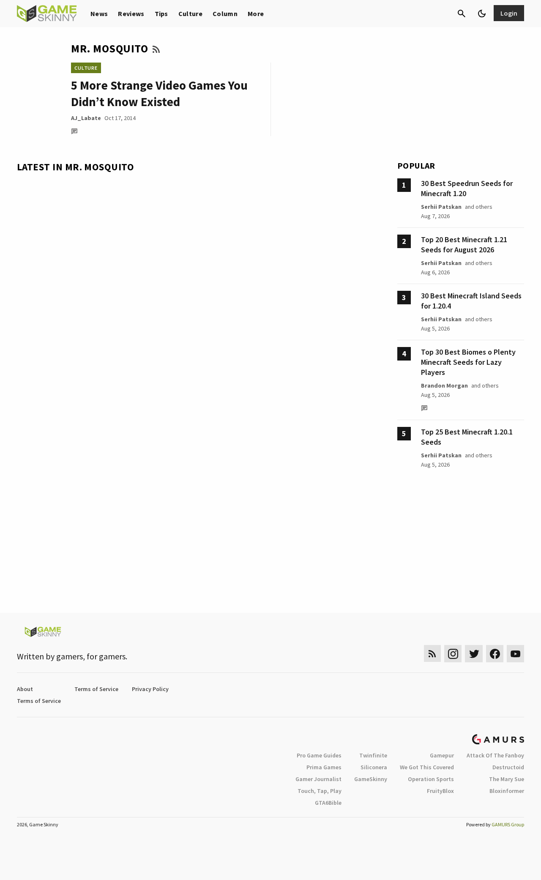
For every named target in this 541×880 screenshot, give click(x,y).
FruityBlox (440, 791)
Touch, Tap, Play (320, 791)
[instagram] (453, 653)
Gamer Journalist (318, 779)
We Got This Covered (427, 767)
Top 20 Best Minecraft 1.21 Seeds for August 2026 (464, 244)
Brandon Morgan (444, 385)
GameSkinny (370, 779)
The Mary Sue (506, 779)
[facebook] (494, 653)
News (99, 13)
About (25, 689)
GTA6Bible (328, 802)
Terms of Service (96, 689)
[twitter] (474, 653)
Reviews (131, 13)
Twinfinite (373, 755)
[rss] (432, 653)
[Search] (461, 13)
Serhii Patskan (441, 206)
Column (225, 13)
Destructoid (508, 767)
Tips (161, 13)
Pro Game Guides (319, 755)
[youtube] (516, 653)
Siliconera (374, 767)
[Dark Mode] (481, 13)
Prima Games (324, 767)
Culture (190, 13)
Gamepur (442, 755)
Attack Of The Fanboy (495, 755)
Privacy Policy (150, 689)
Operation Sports (431, 779)
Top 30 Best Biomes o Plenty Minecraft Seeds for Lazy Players (468, 362)
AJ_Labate (86, 118)
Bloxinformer (506, 791)
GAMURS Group (508, 824)
